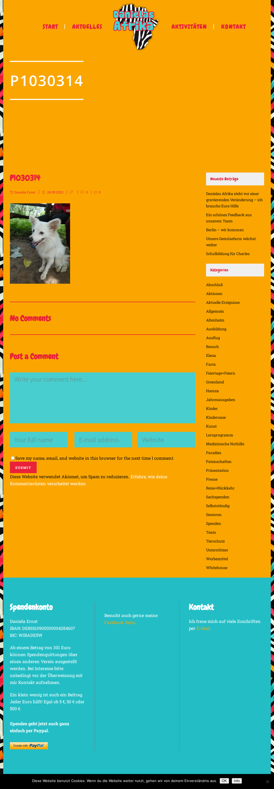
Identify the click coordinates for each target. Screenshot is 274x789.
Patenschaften (218, 461)
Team (211, 532)
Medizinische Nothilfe (225, 443)
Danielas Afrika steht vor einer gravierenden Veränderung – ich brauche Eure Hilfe (234, 199)
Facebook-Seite (119, 622)
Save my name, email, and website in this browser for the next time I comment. (94, 458)
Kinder (212, 408)
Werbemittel (217, 558)
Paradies (213, 452)
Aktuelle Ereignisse (223, 302)
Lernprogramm (219, 434)
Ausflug (213, 337)
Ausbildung (216, 328)
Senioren (214, 514)
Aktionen (214, 293)
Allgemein (215, 311)
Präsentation (217, 470)
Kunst (211, 426)
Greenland (215, 381)
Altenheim (215, 320)
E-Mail (203, 628)
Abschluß (214, 284)
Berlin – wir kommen (225, 229)
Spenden (213, 523)
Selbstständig (218, 505)
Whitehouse (216, 567)
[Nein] (267, 781)
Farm (211, 364)
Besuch (212, 346)
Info (237, 781)
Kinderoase (216, 417)
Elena (211, 355)
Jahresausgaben (220, 399)
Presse (212, 479)
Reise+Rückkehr (220, 488)
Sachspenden (217, 496)
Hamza (212, 390)
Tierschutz (215, 541)
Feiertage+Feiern (220, 373)
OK (224, 781)
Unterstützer (217, 549)
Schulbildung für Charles (228, 253)
